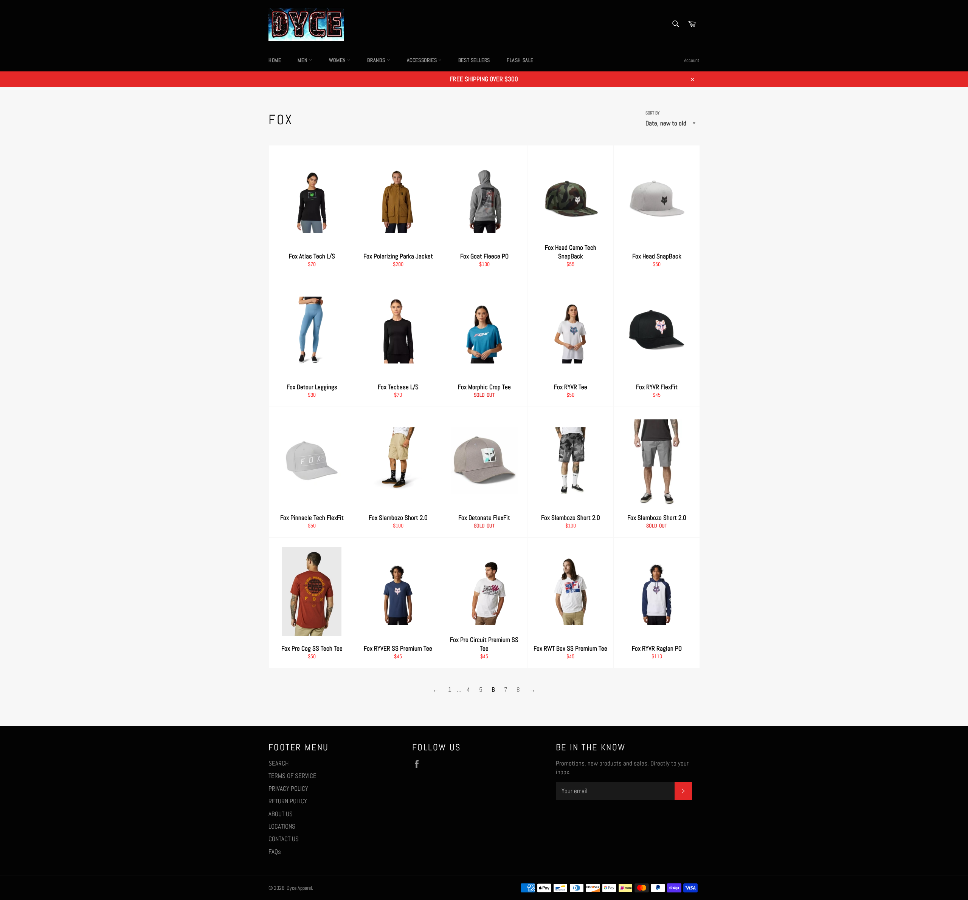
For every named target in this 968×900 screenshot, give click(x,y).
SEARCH (278, 763)
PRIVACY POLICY (288, 788)
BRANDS (376, 60)
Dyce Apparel (299, 888)
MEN (303, 60)
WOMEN (338, 60)
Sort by (652, 113)
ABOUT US (280, 814)
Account (692, 60)
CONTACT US (283, 839)
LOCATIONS (281, 826)
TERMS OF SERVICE (292, 776)
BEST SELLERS (474, 60)
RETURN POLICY (287, 801)
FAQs (274, 851)
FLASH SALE (520, 60)
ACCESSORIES (422, 60)
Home (274, 60)
